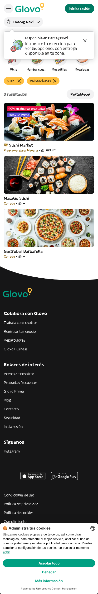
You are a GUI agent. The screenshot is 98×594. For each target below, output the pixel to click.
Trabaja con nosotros (20, 322)
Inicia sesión (13, 426)
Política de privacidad (21, 504)
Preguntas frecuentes (20, 382)
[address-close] (85, 40)
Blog (7, 400)
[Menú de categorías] (8, 8)
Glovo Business (15, 349)
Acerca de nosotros (19, 374)
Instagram (12, 451)
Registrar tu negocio (20, 331)
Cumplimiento (15, 521)
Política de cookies (18, 513)
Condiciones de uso (19, 495)
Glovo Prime (14, 391)
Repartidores (14, 340)
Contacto (11, 409)
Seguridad (12, 418)
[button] (14, 60)
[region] (49, 60)
